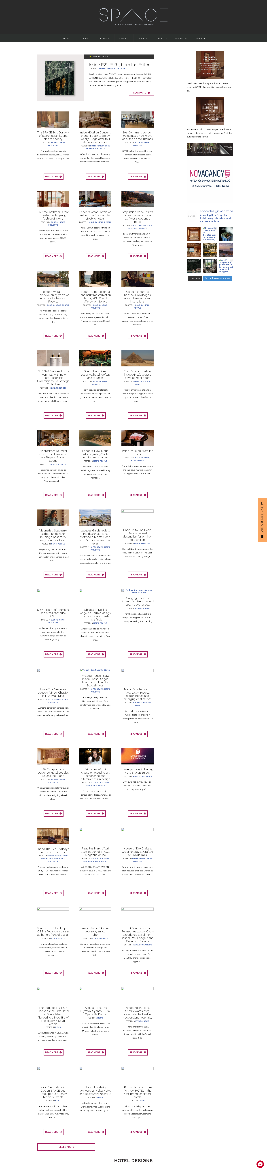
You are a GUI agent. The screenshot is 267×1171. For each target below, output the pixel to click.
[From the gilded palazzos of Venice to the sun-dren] (194, 250)
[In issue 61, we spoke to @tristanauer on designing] (210, 234)
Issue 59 (55, 780)
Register (200, 38)
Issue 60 (139, 305)
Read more (140, 92)
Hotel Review (97, 146)
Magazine (162, 38)
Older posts (66, 1147)
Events (143, 38)
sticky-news (120, 69)
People (85, 38)
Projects (104, 38)
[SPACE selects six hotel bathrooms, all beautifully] (194, 234)
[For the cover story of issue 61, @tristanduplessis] (226, 234)
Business (139, 608)
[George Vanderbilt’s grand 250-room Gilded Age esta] (210, 266)
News (66, 38)
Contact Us (181, 38)
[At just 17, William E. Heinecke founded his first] (226, 250)
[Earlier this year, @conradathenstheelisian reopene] (210, 250)
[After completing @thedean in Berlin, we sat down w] (226, 266)
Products (124, 38)
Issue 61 (102, 69)
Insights (137, 382)
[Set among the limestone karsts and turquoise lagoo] (194, 266)
